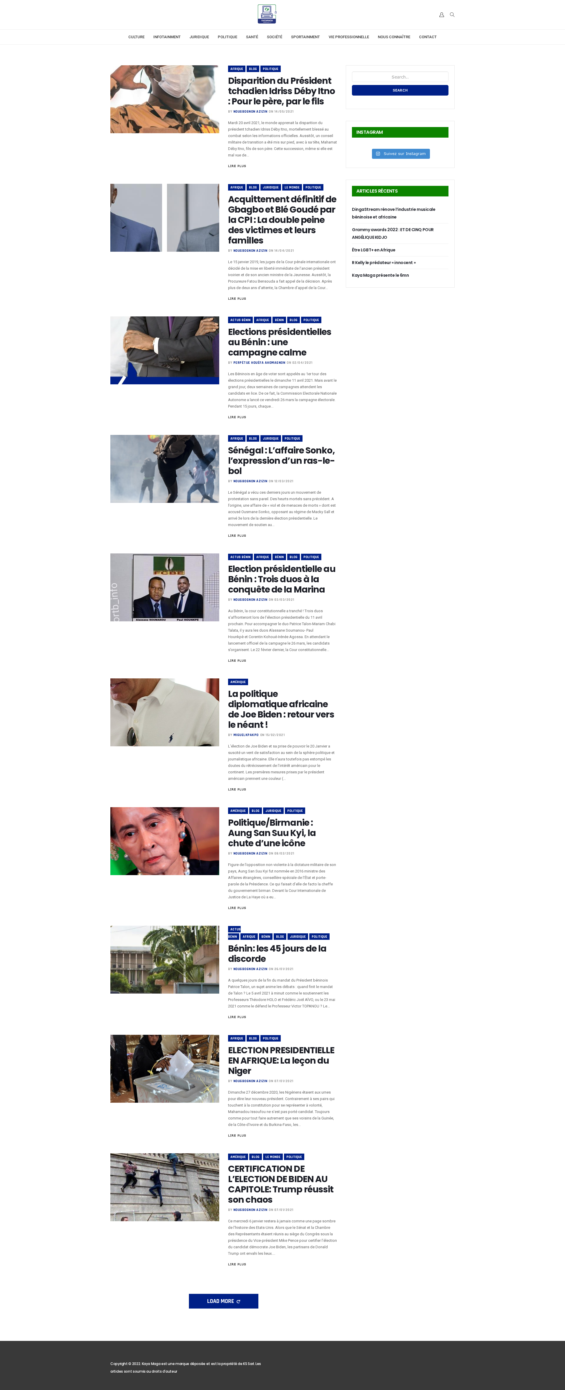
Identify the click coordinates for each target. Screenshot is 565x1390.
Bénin (279, 320)
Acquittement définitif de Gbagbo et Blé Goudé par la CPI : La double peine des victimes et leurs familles (282, 220)
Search (400, 90)
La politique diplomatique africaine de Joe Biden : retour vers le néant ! (281, 709)
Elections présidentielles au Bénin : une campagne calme (280, 342)
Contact (428, 37)
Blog (253, 69)
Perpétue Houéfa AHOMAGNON (259, 363)
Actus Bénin (240, 320)
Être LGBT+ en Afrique (373, 250)
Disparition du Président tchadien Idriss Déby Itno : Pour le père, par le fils (281, 91)
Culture (136, 37)
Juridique (199, 37)
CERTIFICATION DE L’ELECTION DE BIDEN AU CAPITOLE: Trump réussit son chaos (280, 1184)
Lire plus (237, 166)
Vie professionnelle (349, 37)
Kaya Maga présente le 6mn (380, 275)
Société (274, 37)
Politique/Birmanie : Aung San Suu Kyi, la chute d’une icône (272, 833)
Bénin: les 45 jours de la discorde (277, 953)
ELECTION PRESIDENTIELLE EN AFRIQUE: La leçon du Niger (281, 1060)
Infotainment (167, 37)
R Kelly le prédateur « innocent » (384, 263)
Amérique (238, 682)
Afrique (236, 69)
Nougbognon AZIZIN (250, 111)
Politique (227, 37)
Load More (221, 1301)
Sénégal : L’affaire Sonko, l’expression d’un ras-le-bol (281, 460)
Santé (252, 37)
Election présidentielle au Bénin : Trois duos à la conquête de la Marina (281, 579)
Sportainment (305, 37)
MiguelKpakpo (246, 735)
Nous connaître (394, 37)
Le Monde (292, 187)
